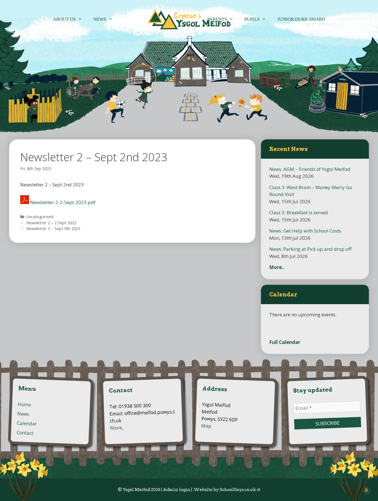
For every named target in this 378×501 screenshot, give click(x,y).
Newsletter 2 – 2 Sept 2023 (51, 222)
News (99, 19)
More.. (276, 267)
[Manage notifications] (366, 490)
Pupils (252, 19)
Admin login (176, 489)
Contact (25, 432)
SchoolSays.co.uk (238, 489)
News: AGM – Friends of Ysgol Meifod (309, 169)
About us (64, 19)
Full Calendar (284, 342)
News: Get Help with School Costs (305, 231)
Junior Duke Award (301, 19)
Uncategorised (39, 216)
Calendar (27, 423)
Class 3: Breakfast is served (298, 212)
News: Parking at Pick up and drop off (310, 249)
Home (24, 404)
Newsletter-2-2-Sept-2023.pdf (62, 202)
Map (206, 425)
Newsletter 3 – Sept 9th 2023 (53, 228)
